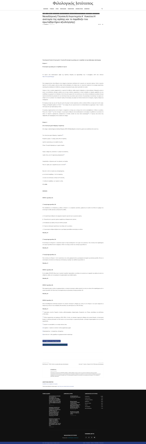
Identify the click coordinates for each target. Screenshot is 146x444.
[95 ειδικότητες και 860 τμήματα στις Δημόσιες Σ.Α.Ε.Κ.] (66, 413)
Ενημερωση (86, 8)
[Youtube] (94, 437)
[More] (54, 27)
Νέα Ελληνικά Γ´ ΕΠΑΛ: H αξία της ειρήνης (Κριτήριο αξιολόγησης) (55, 364)
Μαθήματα (50, 13)
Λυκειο (57, 8)
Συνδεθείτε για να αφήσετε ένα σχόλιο (50, 383)
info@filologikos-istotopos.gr (73, 437)
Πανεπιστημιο (71, 8)
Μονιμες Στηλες (79, 8)
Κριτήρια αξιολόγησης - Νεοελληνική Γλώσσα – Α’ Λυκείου (77, 13)
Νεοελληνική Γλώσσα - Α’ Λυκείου (64, 13)
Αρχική (44, 11)
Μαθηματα (45, 8)
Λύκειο (47, 11)
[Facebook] (44, 27)
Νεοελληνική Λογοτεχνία (96, 13)
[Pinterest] (49, 27)
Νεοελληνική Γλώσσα (89, 13)
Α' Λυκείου (47, 13)
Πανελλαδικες (63, 8)
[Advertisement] (73, 71)
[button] (102, 8)
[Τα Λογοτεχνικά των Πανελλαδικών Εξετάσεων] (66, 397)
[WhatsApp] (51, 27)
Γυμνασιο (52, 8)
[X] (46, 27)
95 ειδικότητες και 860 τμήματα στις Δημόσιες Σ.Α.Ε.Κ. (74, 412)
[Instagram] (89, 437)
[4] (43, 327)
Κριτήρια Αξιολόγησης (56, 13)
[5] (43, 331)
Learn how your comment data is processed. (65, 386)
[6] (43, 334)
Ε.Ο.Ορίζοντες (46, 24)
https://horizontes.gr (53, 371)
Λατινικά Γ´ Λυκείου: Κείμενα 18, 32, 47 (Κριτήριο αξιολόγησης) (91, 364)
